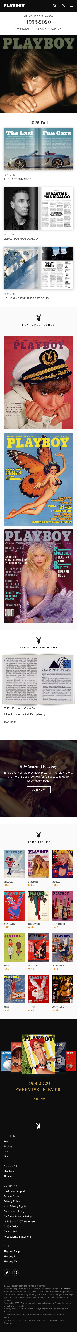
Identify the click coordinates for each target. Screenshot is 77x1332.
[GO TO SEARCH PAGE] (54, 6)
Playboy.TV (10, 1261)
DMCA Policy (11, 1226)
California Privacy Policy (18, 1216)
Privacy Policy (12, 1201)
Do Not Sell (10, 1231)
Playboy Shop (12, 1251)
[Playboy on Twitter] (7, 1272)
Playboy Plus (11, 1256)
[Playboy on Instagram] (15, 1272)
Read (7, 1141)
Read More (14, 722)
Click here (63, 1288)
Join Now (38, 789)
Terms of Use (11, 1196)
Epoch (24, 1303)
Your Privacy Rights (15, 1206)
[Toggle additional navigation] (71, 5)
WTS (17, 1303)
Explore (8, 1146)
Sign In (8, 1176)
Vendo (69, 1303)
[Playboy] (15, 6)
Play (6, 1156)
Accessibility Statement (17, 1236)
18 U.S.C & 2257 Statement (20, 1221)
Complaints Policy (14, 1211)
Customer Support (14, 1191)
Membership (11, 1171)
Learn (7, 1151)
